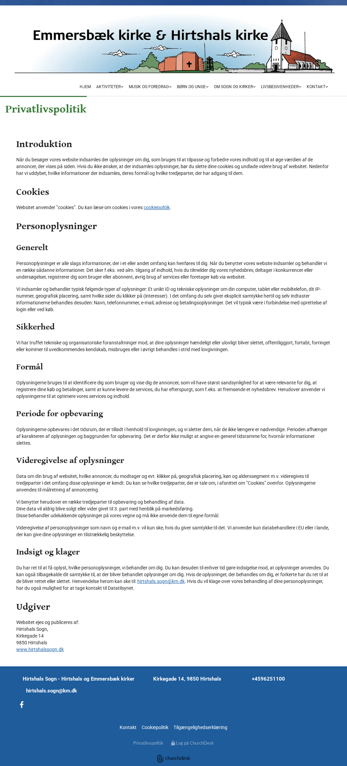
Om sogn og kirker (233, 86)
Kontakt (316, 86)
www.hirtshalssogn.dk (40, 649)
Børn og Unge (191, 86)
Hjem (85, 86)
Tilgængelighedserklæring (200, 727)
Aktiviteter (108, 86)
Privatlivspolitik (148, 743)
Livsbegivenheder (280, 86)
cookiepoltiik (157, 207)
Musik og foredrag (149, 86)
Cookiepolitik (155, 727)
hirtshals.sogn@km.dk (161, 581)
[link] (110, 87)
